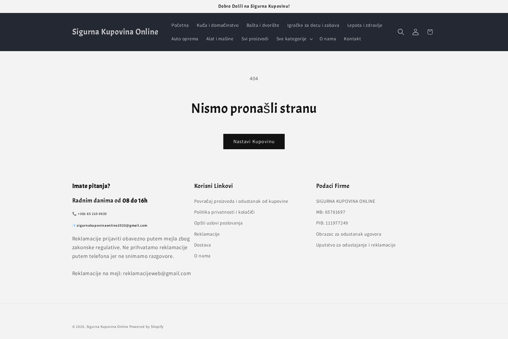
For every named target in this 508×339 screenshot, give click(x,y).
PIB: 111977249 (332, 223)
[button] (294, 39)
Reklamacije (207, 234)
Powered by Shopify (146, 326)
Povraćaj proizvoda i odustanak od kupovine (241, 201)
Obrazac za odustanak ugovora (349, 234)
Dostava (202, 245)
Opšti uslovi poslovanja (218, 223)
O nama (202, 256)
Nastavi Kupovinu (254, 141)
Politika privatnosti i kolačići (224, 212)
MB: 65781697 (331, 212)
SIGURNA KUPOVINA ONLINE (345, 201)
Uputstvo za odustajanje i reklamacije (356, 245)
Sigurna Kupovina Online (107, 326)
